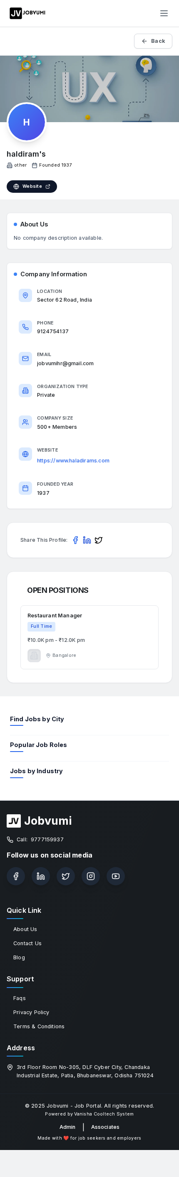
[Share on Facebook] (75, 540)
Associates (105, 1127)
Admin (68, 1127)
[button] (89, 637)
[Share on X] (98, 540)
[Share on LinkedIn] (87, 540)
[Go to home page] (27, 13)
